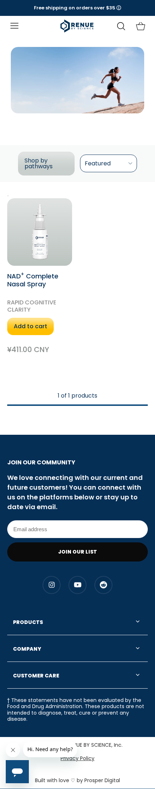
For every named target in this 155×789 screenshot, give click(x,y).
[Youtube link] (77, 585)
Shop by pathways (39, 163)
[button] (77, 8)
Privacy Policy (77, 758)
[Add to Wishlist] (8, 195)
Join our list (77, 551)
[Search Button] (121, 26)
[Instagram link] (52, 585)
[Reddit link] (103, 585)
